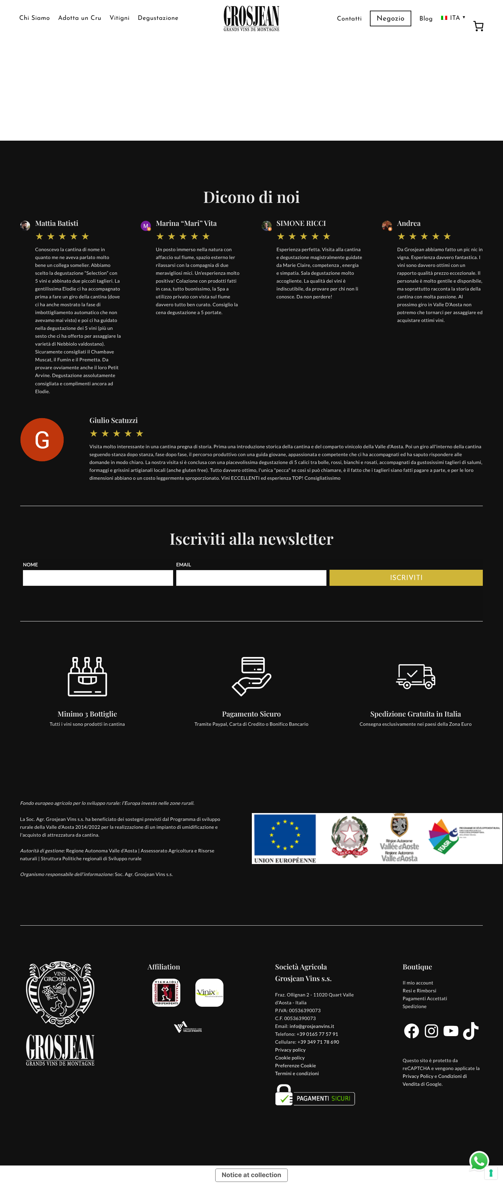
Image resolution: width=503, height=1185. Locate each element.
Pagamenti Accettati (425, 998)
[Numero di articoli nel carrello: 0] (478, 27)
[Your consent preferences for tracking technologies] (491, 1173)
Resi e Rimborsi (420, 990)
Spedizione (415, 1006)
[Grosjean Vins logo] (251, 18)
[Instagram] (431, 1038)
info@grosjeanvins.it (312, 1026)
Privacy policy (290, 1050)
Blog (426, 19)
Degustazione (158, 18)
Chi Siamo (34, 18)
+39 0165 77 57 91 (317, 1034)
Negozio (391, 19)
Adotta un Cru (79, 18)
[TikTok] (471, 1038)
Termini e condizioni (297, 1073)
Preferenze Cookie (295, 1065)
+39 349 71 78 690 (318, 1042)
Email (183, 564)
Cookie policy (290, 1057)
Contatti (349, 19)
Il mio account (418, 983)
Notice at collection (251, 1175)
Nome (30, 564)
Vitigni (119, 18)
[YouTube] (451, 1038)
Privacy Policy (418, 1076)
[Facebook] (412, 1038)
